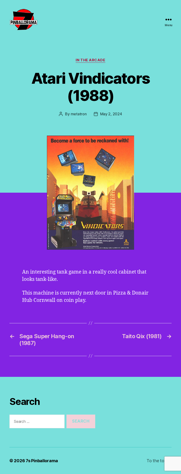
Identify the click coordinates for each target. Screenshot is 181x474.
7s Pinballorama (42, 460)
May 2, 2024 (111, 114)
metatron (79, 114)
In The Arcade (90, 60)
